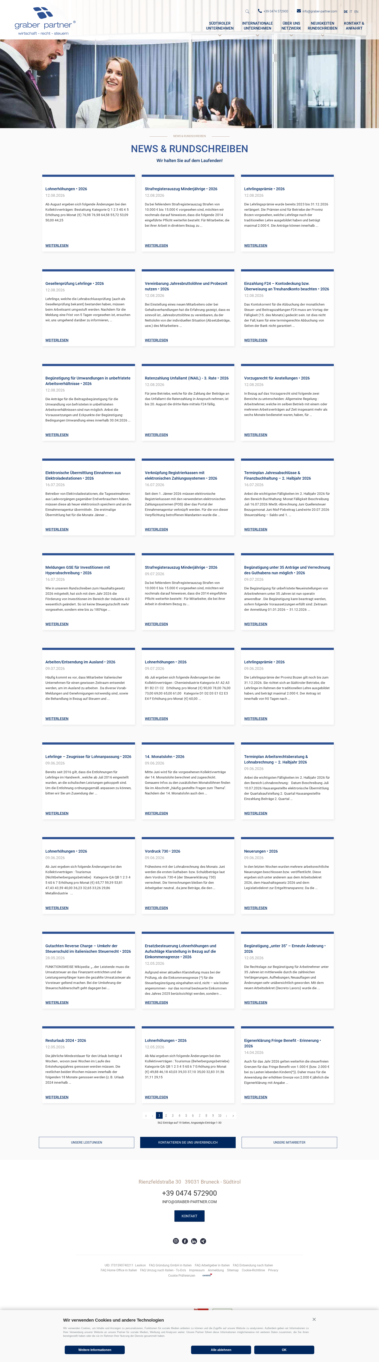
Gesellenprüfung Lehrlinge (74, 283)
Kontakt (189, 1216)
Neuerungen (261, 851)
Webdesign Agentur (207, 1275)
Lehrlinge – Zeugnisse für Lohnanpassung (88, 756)
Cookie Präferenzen (181, 1275)
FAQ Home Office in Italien (119, 1270)
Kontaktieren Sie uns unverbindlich (188, 1142)
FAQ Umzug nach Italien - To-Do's (163, 1270)
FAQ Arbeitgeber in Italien (212, 1265)
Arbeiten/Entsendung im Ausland (80, 662)
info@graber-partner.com (189, 1201)
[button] (314, 1319)
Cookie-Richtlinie (253, 1270)
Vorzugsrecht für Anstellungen (277, 378)
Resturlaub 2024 (65, 1040)
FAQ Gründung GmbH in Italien (170, 1265)
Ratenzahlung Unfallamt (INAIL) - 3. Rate (187, 378)
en (356, 12)
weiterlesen (56, 245)
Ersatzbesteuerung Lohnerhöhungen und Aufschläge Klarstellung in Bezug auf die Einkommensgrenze (180, 951)
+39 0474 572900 (189, 1193)
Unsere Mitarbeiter (289, 1142)
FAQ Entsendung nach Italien (253, 1265)
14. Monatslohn (164, 756)
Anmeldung (216, 1270)
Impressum (197, 1270)
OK (284, 1350)
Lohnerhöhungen (66, 188)
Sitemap (233, 1270)
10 (219, 1115)
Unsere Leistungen (86, 1142)
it (351, 12)
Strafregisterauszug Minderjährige (181, 188)
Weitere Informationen (94, 1350)
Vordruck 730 (162, 851)
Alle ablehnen (221, 1350)
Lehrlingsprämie (264, 188)
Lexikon (140, 1265)
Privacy (273, 1270)
